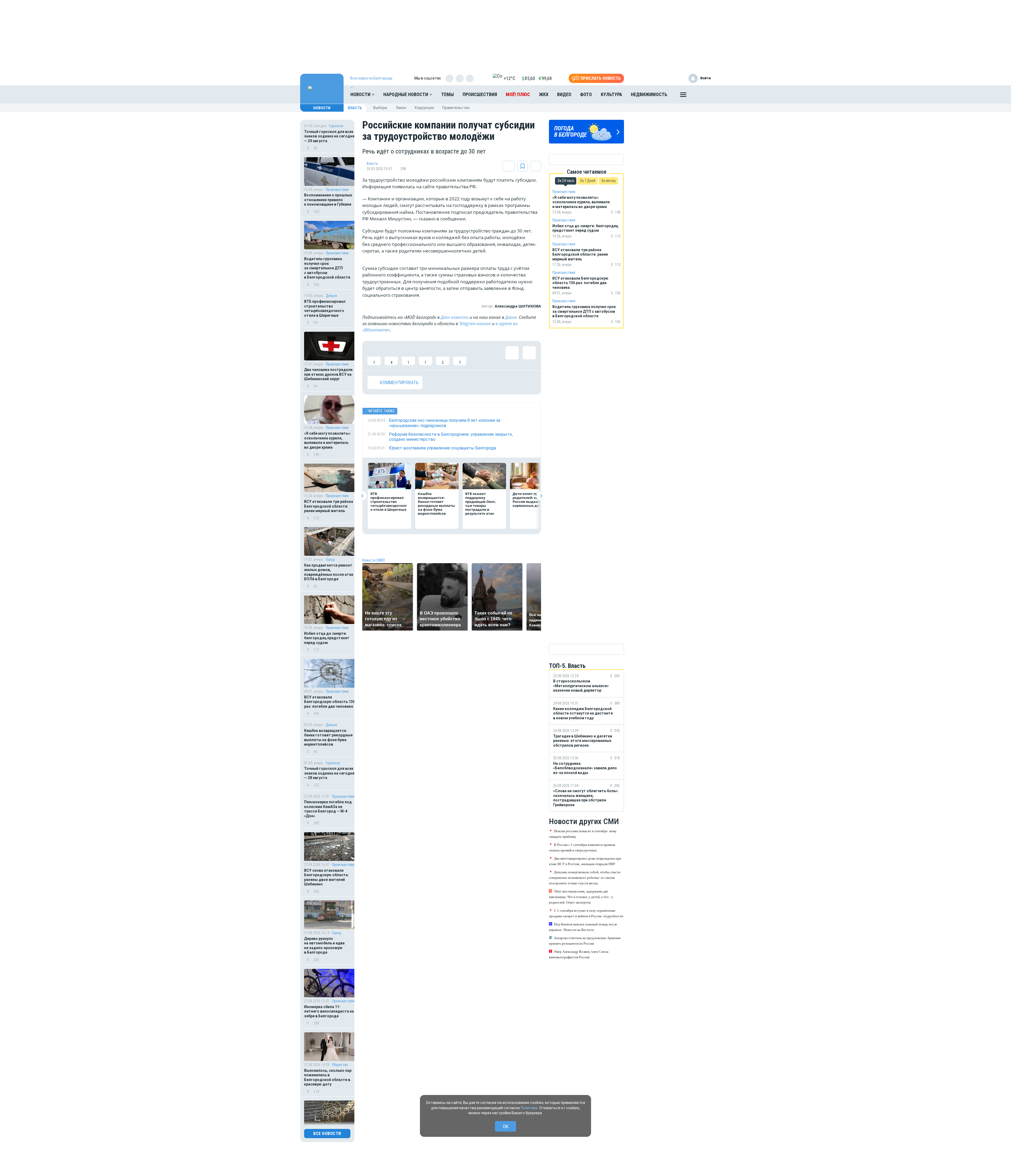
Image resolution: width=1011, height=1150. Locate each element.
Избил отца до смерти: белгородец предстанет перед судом (326, 638)
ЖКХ (543, 94)
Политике (529, 1108)
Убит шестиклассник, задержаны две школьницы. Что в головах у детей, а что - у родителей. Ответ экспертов (581, 896)
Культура (611, 94)
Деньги (331, 296)
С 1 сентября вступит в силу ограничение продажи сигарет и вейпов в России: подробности (586, 913)
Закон (401, 108)
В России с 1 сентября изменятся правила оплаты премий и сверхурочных (582, 847)
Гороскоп (336, 126)
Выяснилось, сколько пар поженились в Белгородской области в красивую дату (327, 1077)
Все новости (327, 1133)
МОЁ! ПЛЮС (518, 94)
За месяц (608, 181)
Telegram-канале (475, 323)
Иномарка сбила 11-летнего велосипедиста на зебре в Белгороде (329, 1011)
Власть (355, 108)
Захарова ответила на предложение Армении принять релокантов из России (585, 940)
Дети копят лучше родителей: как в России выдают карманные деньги (530, 499)
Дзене (511, 317)
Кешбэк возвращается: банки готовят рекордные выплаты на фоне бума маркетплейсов (328, 737)
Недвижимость (649, 94)
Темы (447, 94)
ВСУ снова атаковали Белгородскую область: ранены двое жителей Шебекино (326, 877)
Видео (564, 94)
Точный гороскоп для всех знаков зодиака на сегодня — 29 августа (329, 136)
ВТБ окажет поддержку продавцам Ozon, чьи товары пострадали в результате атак (480, 503)
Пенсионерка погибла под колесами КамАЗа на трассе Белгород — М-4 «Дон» (328, 809)
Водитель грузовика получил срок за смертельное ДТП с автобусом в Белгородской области (327, 268)
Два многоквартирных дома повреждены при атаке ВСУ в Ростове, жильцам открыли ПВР (585, 861)
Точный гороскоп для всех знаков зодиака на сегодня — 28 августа (329, 773)
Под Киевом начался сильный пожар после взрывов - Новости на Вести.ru (583, 927)
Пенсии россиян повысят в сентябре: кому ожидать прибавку (583, 834)
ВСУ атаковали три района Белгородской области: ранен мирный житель (328, 506)
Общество (340, 1065)
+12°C (509, 78)
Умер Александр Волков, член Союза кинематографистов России (578, 954)
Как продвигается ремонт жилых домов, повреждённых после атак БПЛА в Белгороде (328, 572)
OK (505, 1126)
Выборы (380, 108)
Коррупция (424, 108)
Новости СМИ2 (373, 560)
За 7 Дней (587, 181)
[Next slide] (541, 495)
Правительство (456, 108)
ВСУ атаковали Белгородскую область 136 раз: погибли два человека (329, 701)
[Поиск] (701, 94)
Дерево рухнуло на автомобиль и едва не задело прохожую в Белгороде (324, 945)
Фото (586, 94)
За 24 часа (565, 181)
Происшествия (480, 94)
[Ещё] (683, 96)
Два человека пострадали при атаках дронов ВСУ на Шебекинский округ (328, 374)
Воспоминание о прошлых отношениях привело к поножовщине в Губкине (328, 199)
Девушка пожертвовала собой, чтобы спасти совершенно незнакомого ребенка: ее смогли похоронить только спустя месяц (584, 877)
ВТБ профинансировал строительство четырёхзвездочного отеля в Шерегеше (324, 308)
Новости (360, 94)
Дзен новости (455, 317)
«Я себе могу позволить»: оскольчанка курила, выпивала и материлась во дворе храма (327, 440)
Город (330, 559)
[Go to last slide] (362, 495)
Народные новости (406, 94)
